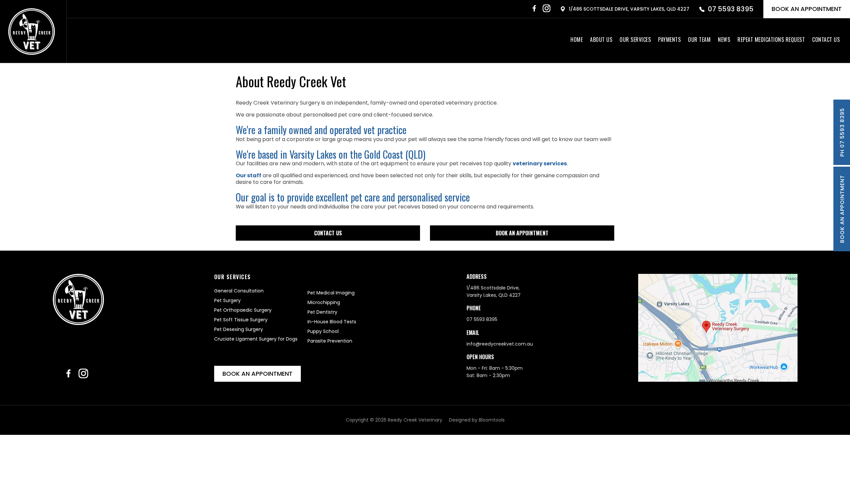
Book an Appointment (807, 9)
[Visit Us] (718, 328)
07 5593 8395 (730, 9)
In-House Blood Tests (331, 321)
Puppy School (323, 331)
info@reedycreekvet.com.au (500, 344)
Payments (669, 39)
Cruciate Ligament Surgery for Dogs (256, 339)
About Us (601, 39)
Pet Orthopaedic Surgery (243, 310)
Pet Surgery (227, 300)
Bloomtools (492, 420)
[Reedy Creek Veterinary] (31, 31)
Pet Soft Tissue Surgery (241, 319)
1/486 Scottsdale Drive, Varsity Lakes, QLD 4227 (629, 9)
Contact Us (826, 39)
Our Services (635, 39)
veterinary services (540, 163)
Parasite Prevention (329, 341)
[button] (328, 233)
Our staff (248, 175)
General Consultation (239, 290)
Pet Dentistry (322, 312)
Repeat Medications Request (771, 39)
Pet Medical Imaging (331, 292)
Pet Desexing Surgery (238, 329)
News (724, 39)
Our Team (699, 39)
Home (576, 39)
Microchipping (323, 302)
